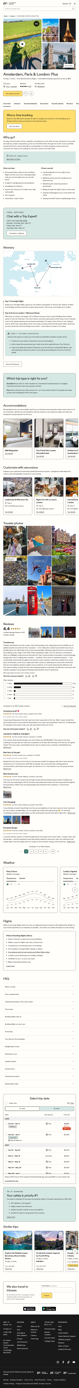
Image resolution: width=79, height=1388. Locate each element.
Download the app (11, 1181)
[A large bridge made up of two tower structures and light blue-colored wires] (59, 56)
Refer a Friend (63, 1346)
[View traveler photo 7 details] (15, 601)
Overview (7, 103)
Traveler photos (57, 103)
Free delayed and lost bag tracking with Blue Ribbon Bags (29, 952)
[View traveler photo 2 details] (40, 541)
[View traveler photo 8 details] (40, 601)
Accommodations (30, 103)
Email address (49, 1286)
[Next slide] (74, 438)
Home (6, 16)
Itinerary (17, 103)
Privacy (49, 1380)
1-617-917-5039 (21, 220)
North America (22, 1348)
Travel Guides (63, 1333)
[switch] (29, 1233)
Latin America (22, 1342)
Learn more (10, 966)
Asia (18, 1330)
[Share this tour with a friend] (31, 93)
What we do (35, 1326)
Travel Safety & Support (67, 1336)
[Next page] (58, 851)
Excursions (44, 103)
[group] (17, 439)
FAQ (60, 1326)
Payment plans (49, 1329)
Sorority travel (49, 1338)
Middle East (21, 1345)
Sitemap (6, 1380)
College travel (49, 1341)
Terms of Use (28, 1380)
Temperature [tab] (11, 878)
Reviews (70, 103)
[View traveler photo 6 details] (64, 571)
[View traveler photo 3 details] (64, 541)
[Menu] (75, 4)
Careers (34, 1335)
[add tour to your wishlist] (25, 93)
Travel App (35, 1339)
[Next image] (30, 1248)
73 (53, 851)
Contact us (7, 1329)
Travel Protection (40, 1380)
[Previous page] (21, 851)
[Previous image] (26, 1248)
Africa (19, 1326)
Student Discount (64, 1349)
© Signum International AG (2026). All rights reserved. (33, 1384)
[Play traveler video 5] (40, 571)
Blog (59, 1330)
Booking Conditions (16, 1380)
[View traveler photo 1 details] (15, 541)
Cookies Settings (8, 1384)
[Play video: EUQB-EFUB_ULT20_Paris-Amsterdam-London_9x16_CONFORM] (22, 44)
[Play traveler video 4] (15, 571)
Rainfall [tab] (22, 878)
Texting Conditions (60, 1380)
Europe (12, 16)
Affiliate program (64, 1339)
